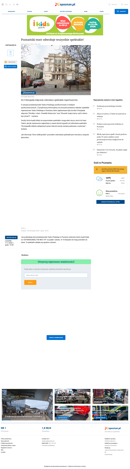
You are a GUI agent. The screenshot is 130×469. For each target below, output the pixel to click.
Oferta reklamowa (6, 439)
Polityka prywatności (7, 443)
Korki (85, 11)
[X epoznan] (14, 4)
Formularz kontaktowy (48, 445)
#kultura (24, 255)
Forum (101, 11)
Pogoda (29, 11)
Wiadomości (11, 11)
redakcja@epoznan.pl (48, 441)
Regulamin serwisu (6, 447)
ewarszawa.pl (63, 466)
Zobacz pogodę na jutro (110, 202)
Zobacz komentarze (56, 337)
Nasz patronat (5, 441)
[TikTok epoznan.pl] (10, 4)
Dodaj (30, 282)
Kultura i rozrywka (66, 11)
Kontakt (123, 11)
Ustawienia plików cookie (8, 445)
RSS (2, 450)
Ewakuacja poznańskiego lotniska (109, 106)
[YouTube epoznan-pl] (17, 4)
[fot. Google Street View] (56, 70)
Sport (46, 11)
